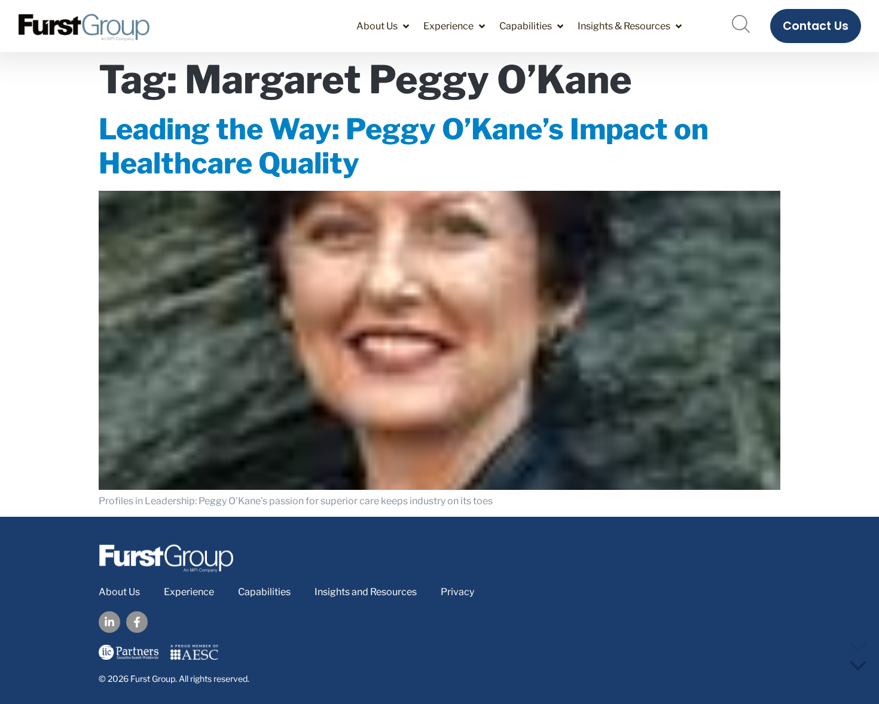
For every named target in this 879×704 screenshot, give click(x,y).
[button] (383, 26)
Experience (189, 592)
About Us (119, 592)
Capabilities (264, 592)
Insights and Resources (366, 592)
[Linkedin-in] (109, 622)
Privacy (457, 592)
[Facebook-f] (137, 622)
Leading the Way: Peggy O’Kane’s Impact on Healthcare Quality (404, 146)
